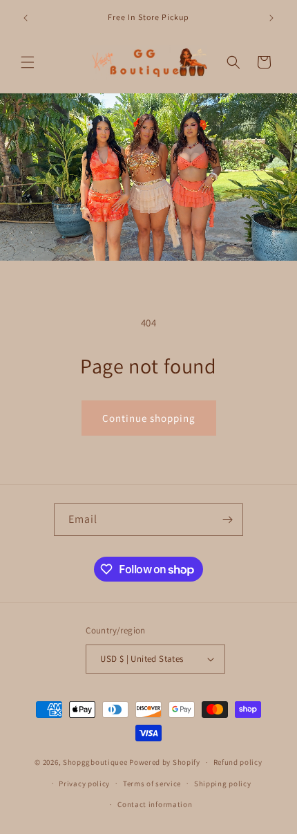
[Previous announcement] (25, 18)
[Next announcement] (271, 18)
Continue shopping (148, 418)
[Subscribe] (227, 519)
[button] (27, 62)
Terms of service (152, 783)
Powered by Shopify (164, 762)
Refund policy (237, 762)
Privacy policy (84, 783)
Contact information (154, 804)
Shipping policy (222, 783)
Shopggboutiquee (96, 762)
